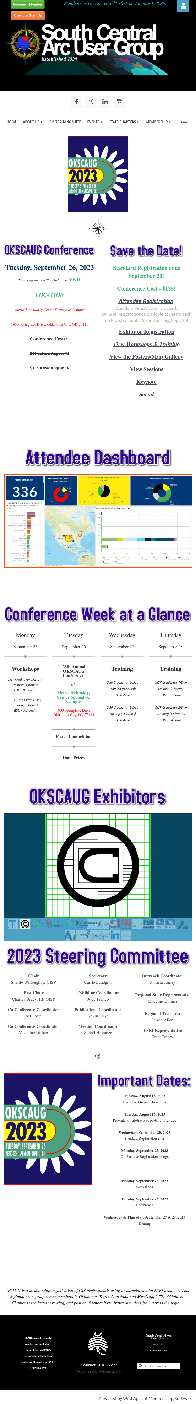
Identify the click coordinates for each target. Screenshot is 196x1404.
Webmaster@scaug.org (98, 1370)
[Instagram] (119, 102)
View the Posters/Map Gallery (146, 356)
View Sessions (146, 369)
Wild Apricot (135, 1398)
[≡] (183, 121)
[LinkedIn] (105, 102)
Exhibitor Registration (146, 331)
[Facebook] (76, 102)
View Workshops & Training (146, 344)
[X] (91, 102)
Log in (183, 6)
